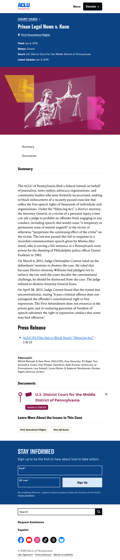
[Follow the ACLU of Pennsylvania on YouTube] (29, 540)
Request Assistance (31, 522)
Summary (28, 146)
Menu (77, 6)
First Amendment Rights (35, 34)
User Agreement (25, 554)
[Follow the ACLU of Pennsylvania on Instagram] (37, 540)
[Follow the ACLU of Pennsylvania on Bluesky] (61, 540)
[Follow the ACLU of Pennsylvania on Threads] (53, 540)
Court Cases (28, 19)
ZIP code (24, 480)
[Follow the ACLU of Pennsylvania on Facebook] (21, 540)
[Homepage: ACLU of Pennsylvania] (29, 6)
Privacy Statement (43, 554)
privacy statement (26, 495)
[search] (98, 511)
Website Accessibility (63, 554)
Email (22, 468)
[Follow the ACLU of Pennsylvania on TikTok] (45, 540)
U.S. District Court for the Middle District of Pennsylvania (65, 397)
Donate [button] (91, 6)
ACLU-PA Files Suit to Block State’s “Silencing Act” (58, 337)
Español (23, 529)
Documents (29, 155)
